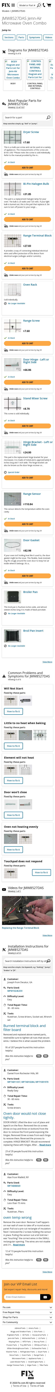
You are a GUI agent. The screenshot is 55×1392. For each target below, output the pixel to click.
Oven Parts (26, 1355)
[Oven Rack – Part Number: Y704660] (12, 289)
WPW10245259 (14, 990)
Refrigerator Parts (27, 1351)
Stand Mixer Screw (35, 398)
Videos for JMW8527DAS (26, 887)
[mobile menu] (13, 5)
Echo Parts (38, 1331)
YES (38, 1055)
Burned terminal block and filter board (24, 1027)
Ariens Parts (33, 1328)
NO (45, 1055)
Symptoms (34, 37)
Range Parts (39, 1355)
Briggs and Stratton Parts (21, 1331)
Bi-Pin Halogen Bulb (36, 183)
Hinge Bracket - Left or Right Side (38, 443)
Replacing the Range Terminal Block (20, 927)
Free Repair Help (11, 1312)
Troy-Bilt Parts (25, 1345)
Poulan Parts (12, 1345)
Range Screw (31, 320)
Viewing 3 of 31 (14, 953)
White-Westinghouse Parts (18, 1348)
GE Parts (25, 1335)
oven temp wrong (17, 1217)
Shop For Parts (10, 1317)
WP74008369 (13, 1185)
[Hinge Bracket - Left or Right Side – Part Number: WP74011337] (12, 447)
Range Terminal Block (37, 235)
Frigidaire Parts (13, 1335)
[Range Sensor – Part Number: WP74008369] (12, 499)
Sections (9, 37)
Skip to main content (27, 19)
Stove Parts (14, 1355)
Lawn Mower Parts (17, 1362)
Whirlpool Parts (40, 1345)
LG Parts (41, 1338)
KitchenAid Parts (28, 1338)
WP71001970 (41, 1081)
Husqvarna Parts (39, 1335)
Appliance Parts (35, 1358)
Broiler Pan (30, 592)
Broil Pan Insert (33, 630)
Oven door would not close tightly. (24, 1115)
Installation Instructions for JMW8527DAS (28, 948)
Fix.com (6, 1307)
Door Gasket (31, 540)
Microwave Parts (18, 1358)
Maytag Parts (14, 1341)
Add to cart (27, 167)
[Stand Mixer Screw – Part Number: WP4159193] (12, 403)
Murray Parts (39, 1341)
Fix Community (10, 1322)
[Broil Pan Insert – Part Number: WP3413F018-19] (12, 635)
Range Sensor (32, 494)
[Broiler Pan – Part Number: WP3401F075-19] (12, 597)
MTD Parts (27, 1341)
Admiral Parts (20, 1328)
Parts (21, 37)
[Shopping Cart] (48, 5)
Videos (48, 37)
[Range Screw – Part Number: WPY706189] (12, 325)
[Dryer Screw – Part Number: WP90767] (12, 137)
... (44, 1144)
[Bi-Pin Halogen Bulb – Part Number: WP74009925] (12, 188)
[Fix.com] (6, 5)
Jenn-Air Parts (13, 1338)
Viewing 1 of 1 (14, 891)
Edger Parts (31, 1365)
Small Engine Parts (35, 1362)
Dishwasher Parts (39, 1348)
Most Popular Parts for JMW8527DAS (25, 102)
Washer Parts (11, 1351)
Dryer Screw (31, 132)
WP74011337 (13, 1081)
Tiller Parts (44, 1365)
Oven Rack (30, 284)
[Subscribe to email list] (45, 1297)
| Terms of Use (18, 1385)
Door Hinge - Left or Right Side (36, 361)
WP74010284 (27, 1081)
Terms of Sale (37, 1385)
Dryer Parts (42, 1351)
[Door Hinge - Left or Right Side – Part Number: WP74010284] (12, 364)
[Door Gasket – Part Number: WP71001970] (12, 545)
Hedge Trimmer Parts (15, 1365)
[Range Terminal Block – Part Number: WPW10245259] (12, 240)
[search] (39, 5)
